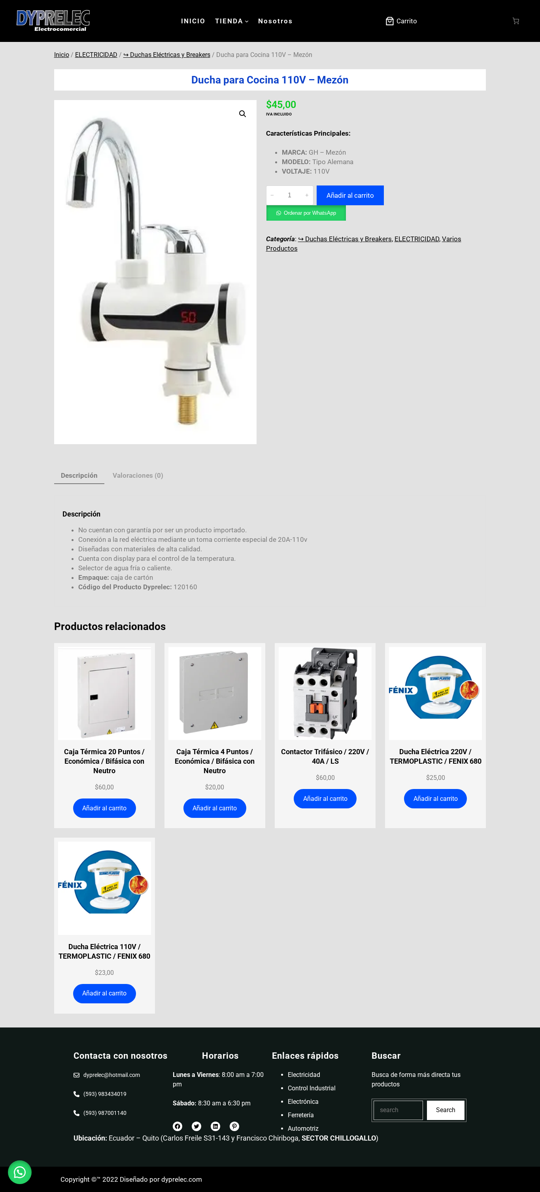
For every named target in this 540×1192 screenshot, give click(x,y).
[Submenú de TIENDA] (247, 21)
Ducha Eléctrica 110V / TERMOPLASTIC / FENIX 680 (104, 951)
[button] (243, 114)
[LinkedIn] (215, 1126)
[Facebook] (177, 1126)
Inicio (61, 55)
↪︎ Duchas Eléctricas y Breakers (166, 55)
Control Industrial (312, 1088)
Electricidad (304, 1074)
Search (445, 1110)
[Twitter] (196, 1126)
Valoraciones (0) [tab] (138, 475)
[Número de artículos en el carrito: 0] (516, 21)
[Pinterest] (234, 1126)
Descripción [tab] (79, 475)
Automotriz (303, 1128)
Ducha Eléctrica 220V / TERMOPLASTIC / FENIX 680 (435, 756)
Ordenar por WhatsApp (310, 213)
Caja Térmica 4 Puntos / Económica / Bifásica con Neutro (215, 761)
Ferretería (301, 1115)
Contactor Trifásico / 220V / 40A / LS (325, 756)
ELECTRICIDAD (96, 55)
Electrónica (303, 1101)
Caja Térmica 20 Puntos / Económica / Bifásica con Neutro (104, 761)
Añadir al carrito (350, 195)
